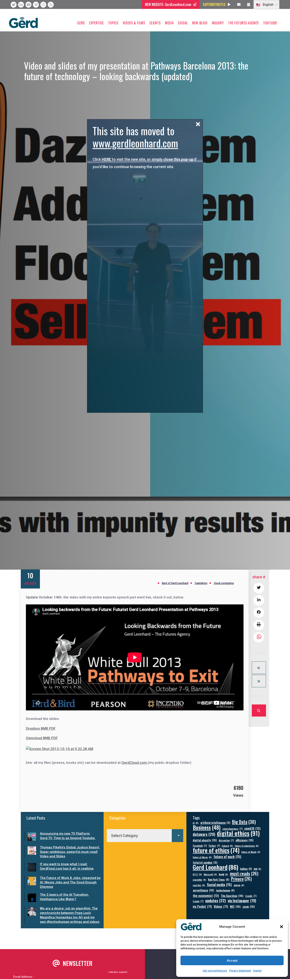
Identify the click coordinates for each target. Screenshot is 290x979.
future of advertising (247, 845)
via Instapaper (242, 900)
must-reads (244, 873)
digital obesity (205, 840)
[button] (281, 927)
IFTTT (197, 874)
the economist (206, 895)
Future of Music (202, 857)
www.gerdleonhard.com (135, 143)
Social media (219, 884)
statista (239, 885)
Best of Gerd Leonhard (175, 583)
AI (195, 822)
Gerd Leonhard (215, 867)
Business (207, 827)
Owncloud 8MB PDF (42, 738)
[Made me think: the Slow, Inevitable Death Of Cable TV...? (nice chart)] (259, 681)
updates (215, 900)
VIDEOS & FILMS (134, 22)
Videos (221, 906)
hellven (246, 868)
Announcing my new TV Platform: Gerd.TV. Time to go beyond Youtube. (68, 836)
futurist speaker (205, 862)
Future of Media (250, 851)
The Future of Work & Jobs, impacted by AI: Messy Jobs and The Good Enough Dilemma (70, 882)
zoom (248, 906)
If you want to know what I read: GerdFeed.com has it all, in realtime (67, 866)
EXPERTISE (96, 22)
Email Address (24, 977)
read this (199, 885)
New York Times (218, 879)
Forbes (214, 845)
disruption (226, 840)
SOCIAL (183, 22)
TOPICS (113, 22)
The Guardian (232, 895)
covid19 (252, 828)
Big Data (244, 822)
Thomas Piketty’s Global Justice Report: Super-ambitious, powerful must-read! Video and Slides (70, 851)
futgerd (227, 845)
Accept (232, 960)
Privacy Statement (240, 970)
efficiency (244, 840)
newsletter (199, 879)
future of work (227, 856)
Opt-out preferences (215, 970)
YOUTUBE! (270, 22)
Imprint (257, 970)
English (267, 5)
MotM (223, 874)
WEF (235, 906)
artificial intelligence (215, 822)
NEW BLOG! (200, 22)
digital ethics (238, 833)
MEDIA (169, 22)
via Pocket (202, 906)
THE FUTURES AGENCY (243, 22)
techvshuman (225, 890)
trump (198, 901)
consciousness (232, 828)
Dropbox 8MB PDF (41, 728)
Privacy (241, 879)
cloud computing (224, 583)
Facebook (200, 845)
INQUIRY (218, 22)
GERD (81, 22)
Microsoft (210, 874)
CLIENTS (155, 22)
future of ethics (216, 850)
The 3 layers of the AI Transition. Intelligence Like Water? (64, 897)
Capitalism (201, 583)
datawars (204, 834)
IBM (257, 868)
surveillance (203, 890)
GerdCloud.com (134, 762)
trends (250, 896)
